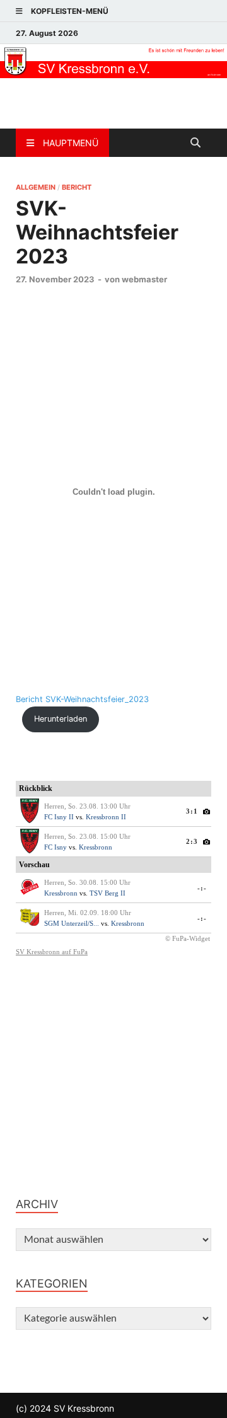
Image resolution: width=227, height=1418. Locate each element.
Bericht (76, 187)
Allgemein (35, 187)
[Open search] (195, 143)
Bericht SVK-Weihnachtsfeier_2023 (82, 699)
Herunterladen (60, 718)
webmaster (144, 279)
